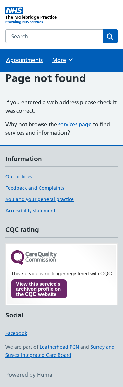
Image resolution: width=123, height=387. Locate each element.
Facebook (16, 333)
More (62, 60)
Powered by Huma (28, 374)
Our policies (18, 177)
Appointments (24, 60)
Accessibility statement (30, 211)
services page (75, 124)
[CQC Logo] (34, 258)
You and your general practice (39, 199)
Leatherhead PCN (59, 347)
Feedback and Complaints (34, 188)
